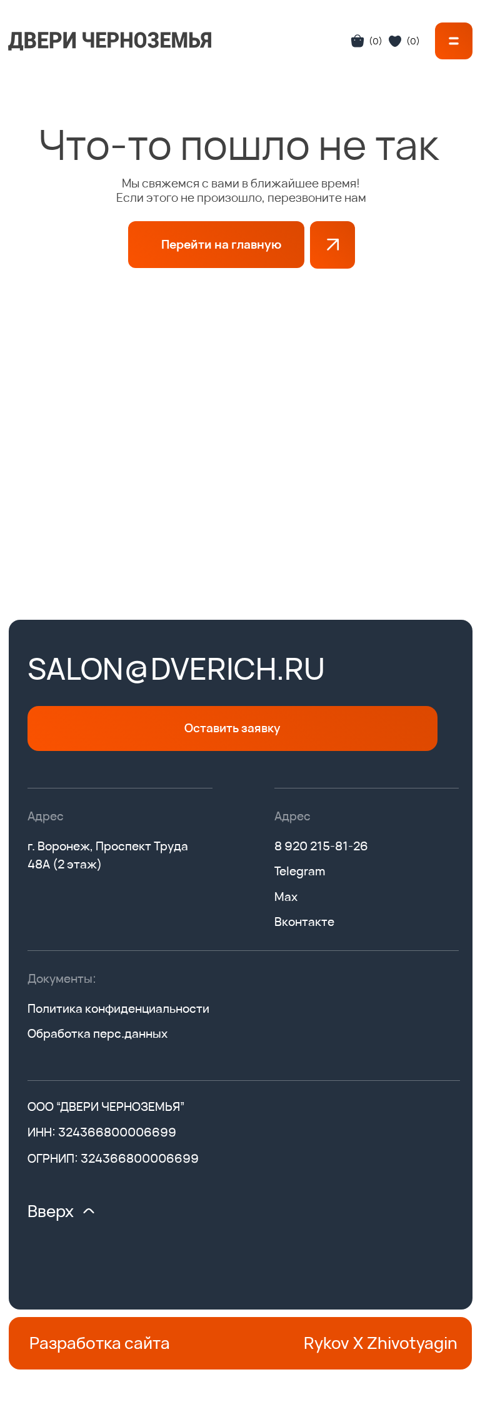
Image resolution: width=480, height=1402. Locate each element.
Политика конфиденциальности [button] (118, 1008)
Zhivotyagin (412, 1342)
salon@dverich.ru (176, 668)
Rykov (326, 1342)
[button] (453, 40)
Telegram (299, 871)
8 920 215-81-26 (321, 846)
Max (286, 896)
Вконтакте (304, 921)
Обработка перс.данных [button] (98, 1033)
